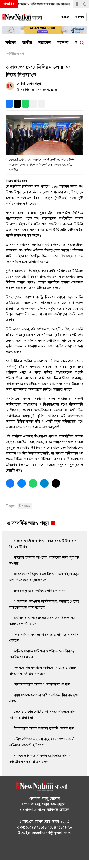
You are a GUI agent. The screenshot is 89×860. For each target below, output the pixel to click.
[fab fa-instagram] (44, 848)
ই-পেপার (80, 16)
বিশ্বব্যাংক (24, 506)
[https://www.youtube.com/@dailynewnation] (54, 848)
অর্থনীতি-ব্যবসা (15, 54)
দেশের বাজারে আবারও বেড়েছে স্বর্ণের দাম (42, 684)
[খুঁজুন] (82, 43)
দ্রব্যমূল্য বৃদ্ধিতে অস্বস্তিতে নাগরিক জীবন (39, 590)
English (65, 16)
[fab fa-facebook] (35, 848)
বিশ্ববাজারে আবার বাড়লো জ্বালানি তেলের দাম (44, 728)
